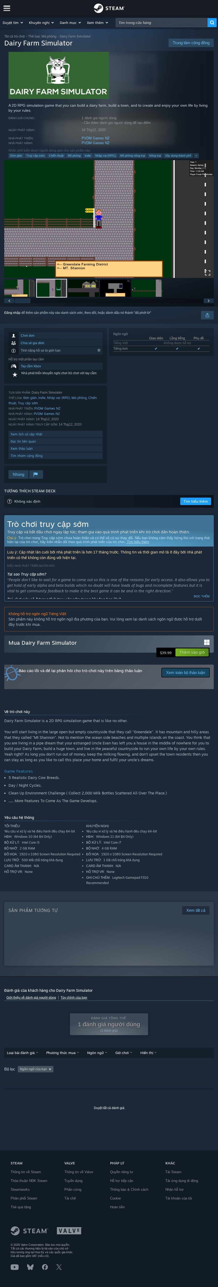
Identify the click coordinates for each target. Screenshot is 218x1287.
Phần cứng (72, 1190)
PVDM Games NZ (96, 138)
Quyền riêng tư (121, 1172)
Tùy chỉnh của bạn (74, 997)
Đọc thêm (201, 596)
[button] (13, 22)
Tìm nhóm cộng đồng (27, 456)
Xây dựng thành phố (178, 155)
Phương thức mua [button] (61, 1053)
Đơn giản (16, 155)
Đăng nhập (12, 313)
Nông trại (155, 155)
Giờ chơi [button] (122, 1053)
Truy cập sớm (35, 155)
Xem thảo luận (22, 449)
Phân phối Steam (24, 1198)
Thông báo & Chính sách (129, 1190)
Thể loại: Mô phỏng (42, 36)
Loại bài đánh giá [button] (21, 1053)
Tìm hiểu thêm (137, 542)
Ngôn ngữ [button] (95, 1053)
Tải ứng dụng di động (181, 1181)
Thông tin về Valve (78, 1172)
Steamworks (20, 1190)
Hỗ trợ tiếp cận (121, 1181)
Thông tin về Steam (26, 1172)
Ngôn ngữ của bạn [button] (33, 1069)
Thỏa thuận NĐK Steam (29, 1181)
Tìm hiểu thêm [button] (195, 501)
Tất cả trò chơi (14, 36)
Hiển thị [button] (146, 1053)
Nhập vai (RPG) (105, 155)
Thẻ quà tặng (21, 1207)
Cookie (115, 1198)
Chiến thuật (56, 155)
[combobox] (162, 22)
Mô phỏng (74, 155)
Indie (88, 155)
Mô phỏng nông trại (132, 155)
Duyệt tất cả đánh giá (109, 1108)
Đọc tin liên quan (23, 441)
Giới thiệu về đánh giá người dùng (31, 997)
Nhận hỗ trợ (174, 1190)
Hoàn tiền (117, 1207)
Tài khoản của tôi (178, 1198)
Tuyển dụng (73, 1181)
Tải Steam (173, 1172)
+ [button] (196, 155)
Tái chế (70, 1198)
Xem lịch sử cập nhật (26, 434)
